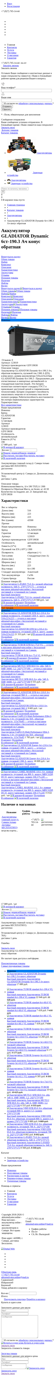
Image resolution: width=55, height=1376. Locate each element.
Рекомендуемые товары (19, 1178)
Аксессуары (7, 304)
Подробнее (30, 602)
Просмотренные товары (13, 963)
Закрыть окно (8, 127)
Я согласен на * (29, 1340)
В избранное (7, 605)
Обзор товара (8, 291)
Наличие (5, 312)
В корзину (19, 447)
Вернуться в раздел (10, 288)
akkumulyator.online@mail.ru (39, 1224)
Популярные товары (17, 1173)
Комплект (6, 296)
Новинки (11, 1170)
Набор (4, 293)
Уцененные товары (16, 1181)
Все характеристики (11, 405)
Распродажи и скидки (18, 1175)
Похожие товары (9, 309)
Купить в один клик (34, 1343)
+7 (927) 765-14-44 (10, 1274)
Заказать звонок (11, 65)
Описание (6, 299)
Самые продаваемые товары (15, 966)
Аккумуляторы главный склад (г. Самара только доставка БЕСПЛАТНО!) (10, 822)
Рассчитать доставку (34, 455)
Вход (9, 3)
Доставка (11, 52)
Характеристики (9, 301)
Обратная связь (8, 1272)
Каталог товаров (9, 130)
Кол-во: (6, 450)
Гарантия (11, 58)
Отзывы (5, 307)
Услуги (10, 50)
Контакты (12, 47)
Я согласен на (29, 103)
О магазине (12, 55)
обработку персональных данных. (35, 103)
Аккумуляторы (44, 153)
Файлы (4, 315)
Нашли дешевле (27, 453)
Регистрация (13, 6)
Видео (4, 317)
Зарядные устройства (17, 1160)
